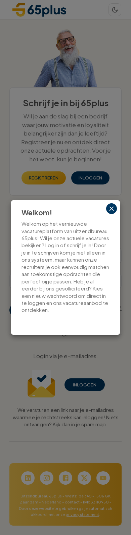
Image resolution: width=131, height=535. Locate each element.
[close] (111, 208)
